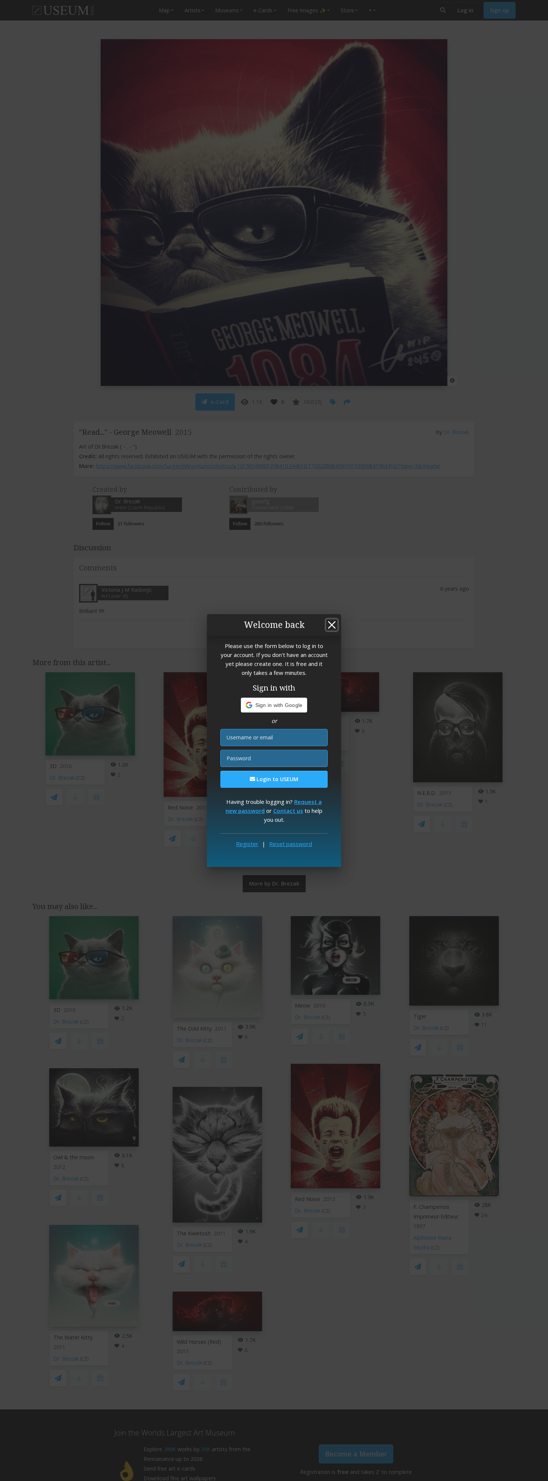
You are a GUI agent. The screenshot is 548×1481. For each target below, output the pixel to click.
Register (247, 844)
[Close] (331, 625)
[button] (274, 705)
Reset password (290, 844)
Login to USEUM (276, 779)
